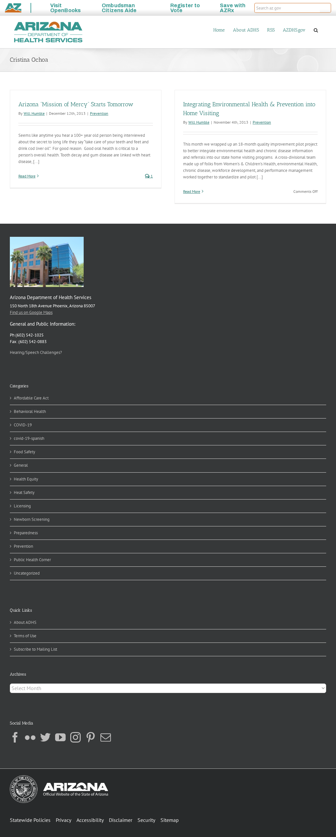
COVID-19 (23, 425)
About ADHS (25, 622)
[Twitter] (45, 737)
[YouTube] (60, 737)
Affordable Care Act (31, 398)
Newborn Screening (32, 519)
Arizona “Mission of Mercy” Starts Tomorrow (75, 104)
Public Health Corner (32, 559)
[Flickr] (30, 737)
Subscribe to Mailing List (35, 649)
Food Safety (24, 452)
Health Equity (26, 479)
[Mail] (105, 737)
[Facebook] (15, 737)
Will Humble (34, 113)
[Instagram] (75, 737)
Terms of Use (25, 636)
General (21, 465)
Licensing (22, 506)
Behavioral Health (30, 411)
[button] (325, 8)
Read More (26, 176)
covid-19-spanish (29, 438)
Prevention (99, 113)
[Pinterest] (90, 737)
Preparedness (26, 533)
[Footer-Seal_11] (59, 777)
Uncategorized (27, 573)
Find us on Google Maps (31, 312)
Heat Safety (24, 492)
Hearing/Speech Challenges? (36, 352)
